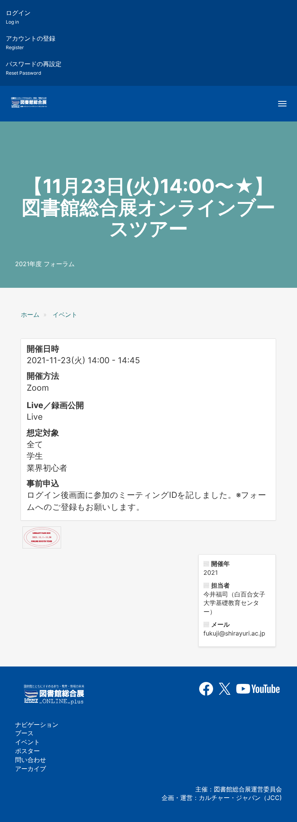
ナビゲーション (36, 724)
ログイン (18, 17)
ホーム (30, 314)
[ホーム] (28, 103)
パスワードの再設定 (33, 68)
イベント (65, 314)
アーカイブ (30, 768)
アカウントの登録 (30, 42)
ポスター (27, 751)
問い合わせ (30, 760)
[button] (41, 537)
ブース (24, 733)
